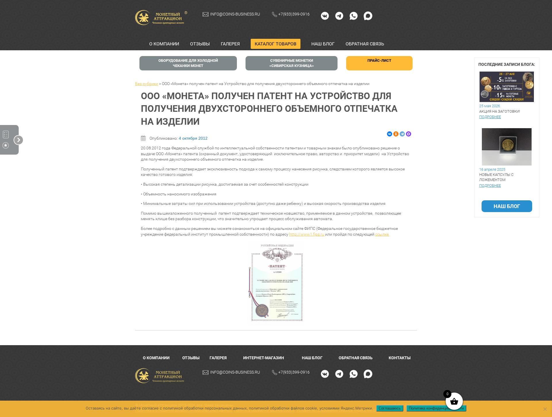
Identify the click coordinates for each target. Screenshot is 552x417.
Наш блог (323, 44)
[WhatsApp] (353, 15)
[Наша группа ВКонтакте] (325, 15)
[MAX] (368, 15)
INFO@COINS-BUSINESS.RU (235, 14)
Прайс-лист (379, 60)
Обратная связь (365, 44)
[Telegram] (339, 15)
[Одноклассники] (395, 134)
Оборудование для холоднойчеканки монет (188, 63)
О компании (164, 44)
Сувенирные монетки (291, 63)
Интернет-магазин (263, 357)
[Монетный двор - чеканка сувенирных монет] (161, 375)
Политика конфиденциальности (436, 408)
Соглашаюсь (390, 408)
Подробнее (490, 117)
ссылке (382, 234)
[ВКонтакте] (389, 134)
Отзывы (200, 44)
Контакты (400, 357)
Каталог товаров (275, 44)
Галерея (230, 44)
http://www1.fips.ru (306, 234)
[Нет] (545, 409)
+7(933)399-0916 (294, 14)
